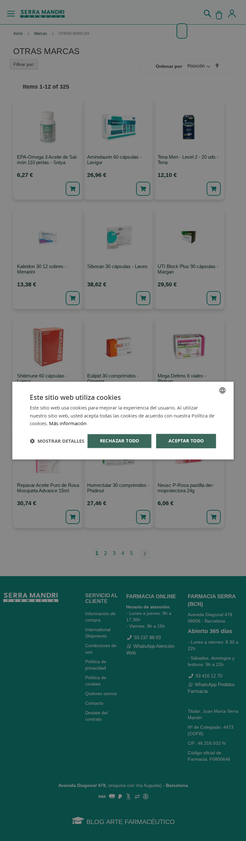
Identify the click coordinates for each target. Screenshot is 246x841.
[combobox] (222, 390)
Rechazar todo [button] (119, 441)
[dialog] (123, 420)
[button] (57, 441)
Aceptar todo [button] (186, 441)
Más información (67, 423)
